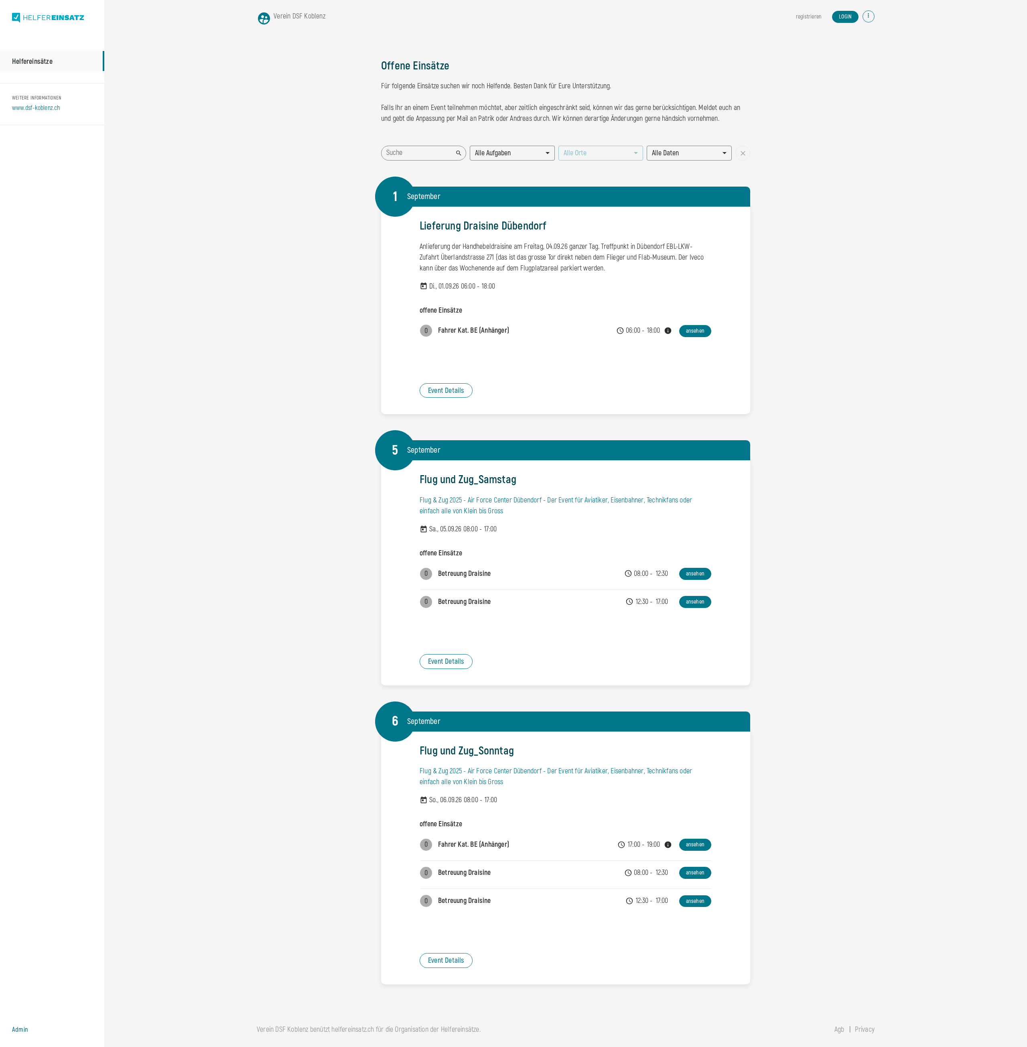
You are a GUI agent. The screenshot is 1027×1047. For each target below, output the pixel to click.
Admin (20, 1030)
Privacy (865, 1029)
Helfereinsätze (32, 61)
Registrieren (808, 16)
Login (845, 16)
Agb (839, 1029)
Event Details (446, 390)
